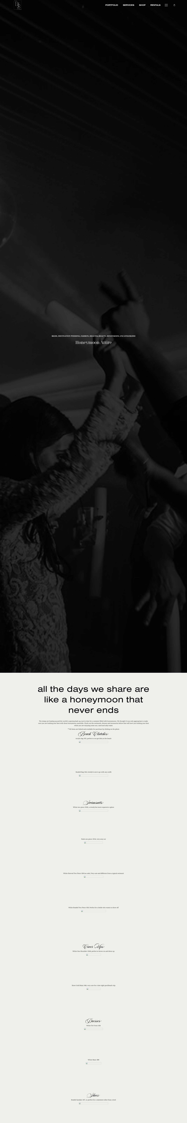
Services (128, 5)
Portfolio (111, 5)
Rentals (155, 5)
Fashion (85, 336)
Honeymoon (113, 336)
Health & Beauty (98, 336)
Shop (142, 5)
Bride (54, 336)
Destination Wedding (69, 336)
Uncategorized (127, 336)
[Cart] (174, 5)
